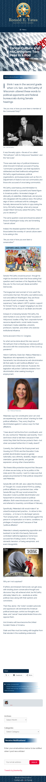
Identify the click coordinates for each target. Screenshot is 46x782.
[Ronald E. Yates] (23, 13)
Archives (7, 716)
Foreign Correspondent (12, 684)
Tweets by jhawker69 (13, 770)
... (11, 704)
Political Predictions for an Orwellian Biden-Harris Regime (22, 686)
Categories (8, 728)
